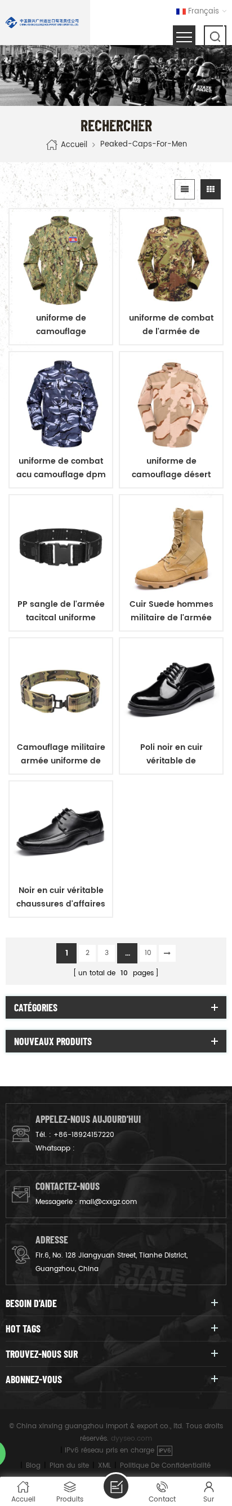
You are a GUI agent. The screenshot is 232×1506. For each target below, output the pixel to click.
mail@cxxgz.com (108, 1202)
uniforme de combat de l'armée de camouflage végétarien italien (171, 325)
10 (148, 953)
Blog (33, 1465)
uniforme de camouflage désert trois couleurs (171, 468)
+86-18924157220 (83, 1135)
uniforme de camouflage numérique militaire (61, 325)
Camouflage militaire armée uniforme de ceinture (61, 754)
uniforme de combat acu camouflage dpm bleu (61, 468)
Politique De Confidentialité (165, 1465)
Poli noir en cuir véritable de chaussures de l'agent (171, 754)
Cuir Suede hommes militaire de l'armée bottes (171, 611)
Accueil (74, 144)
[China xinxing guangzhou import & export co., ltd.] (42, 22)
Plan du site (69, 1465)
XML (104, 1465)
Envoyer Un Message (116, 1486)
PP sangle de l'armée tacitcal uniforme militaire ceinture (61, 611)
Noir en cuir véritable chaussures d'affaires (60, 897)
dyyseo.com (131, 1438)
